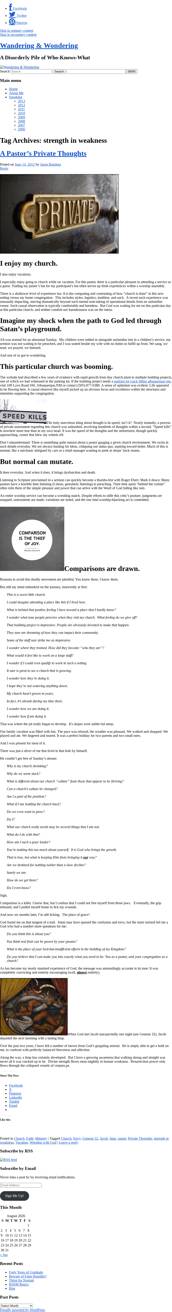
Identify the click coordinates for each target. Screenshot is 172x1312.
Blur (12, 1288)
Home (13, 89)
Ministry (41, 1138)
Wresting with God (43, 1142)
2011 (21, 109)
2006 (21, 129)
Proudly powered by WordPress (22, 1310)
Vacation (21, 1142)
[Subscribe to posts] (8, 1160)
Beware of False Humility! (28, 1276)
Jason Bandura (50, 164)
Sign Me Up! (14, 1196)
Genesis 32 (90, 1138)
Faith (29, 1138)
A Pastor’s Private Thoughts (43, 153)
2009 (21, 117)
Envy (77, 1138)
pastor (122, 1138)
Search (5, 71)
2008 (21, 121)
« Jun (4, 1255)
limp (113, 1138)
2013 (21, 101)
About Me (16, 93)
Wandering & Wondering (39, 45)
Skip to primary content (16, 30)
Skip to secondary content (18, 34)
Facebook (19, 8)
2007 (21, 125)
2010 (21, 113)
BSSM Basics (19, 1284)
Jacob (104, 1138)
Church (19, 1138)
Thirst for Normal (21, 1280)
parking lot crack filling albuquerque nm (142, 381)
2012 (21, 105)
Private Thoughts (140, 1138)
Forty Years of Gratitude (26, 1272)
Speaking (15, 97)
